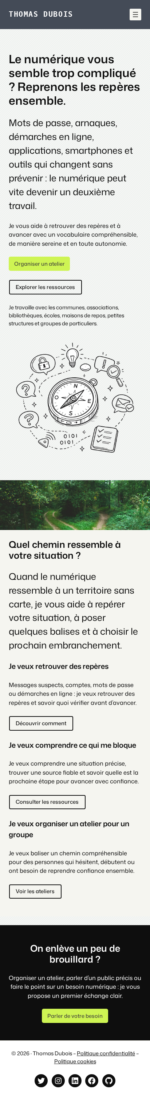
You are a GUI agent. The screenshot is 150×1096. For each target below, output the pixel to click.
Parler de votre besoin (75, 1016)
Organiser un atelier (39, 264)
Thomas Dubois (41, 14)
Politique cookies (75, 1061)
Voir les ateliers (35, 891)
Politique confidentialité (106, 1053)
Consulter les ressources (47, 802)
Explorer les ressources (45, 287)
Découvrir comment (41, 723)
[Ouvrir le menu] (135, 14)
